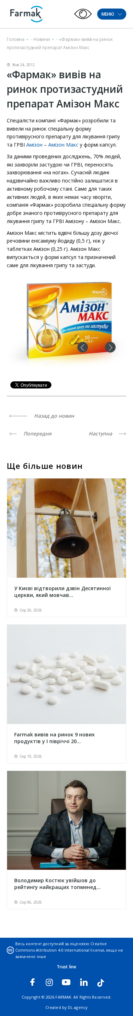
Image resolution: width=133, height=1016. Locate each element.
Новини (41, 39)
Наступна (101, 433)
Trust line (66, 967)
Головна (15, 39)
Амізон (34, 144)
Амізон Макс (64, 144)
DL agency (78, 1007)
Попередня (36, 433)
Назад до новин (53, 415)
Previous (82, 347)
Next (110, 347)
